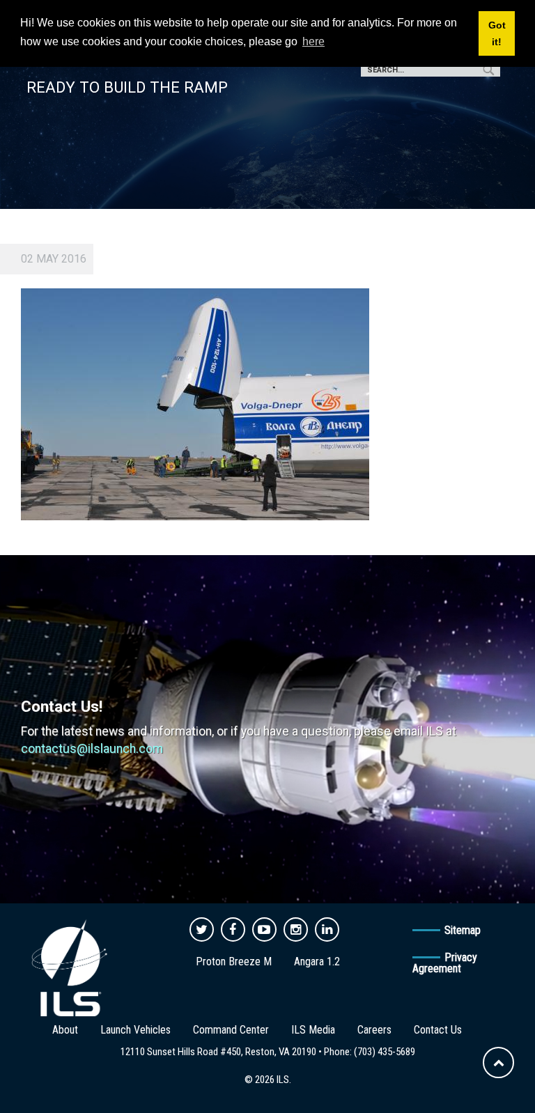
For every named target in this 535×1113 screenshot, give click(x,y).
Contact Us (438, 1029)
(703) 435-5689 (384, 1051)
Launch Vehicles (135, 1029)
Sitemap (462, 930)
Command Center (231, 1029)
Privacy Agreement (444, 963)
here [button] (313, 41)
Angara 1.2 (317, 961)
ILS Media (313, 1029)
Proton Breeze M (234, 961)
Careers (374, 1029)
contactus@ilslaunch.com (92, 749)
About (65, 1029)
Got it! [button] (497, 33)
